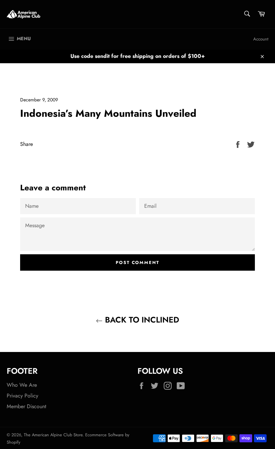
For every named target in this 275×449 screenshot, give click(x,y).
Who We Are (22, 385)
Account (260, 39)
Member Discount (26, 406)
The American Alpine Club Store (53, 435)
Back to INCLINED (141, 319)
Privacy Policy (22, 395)
